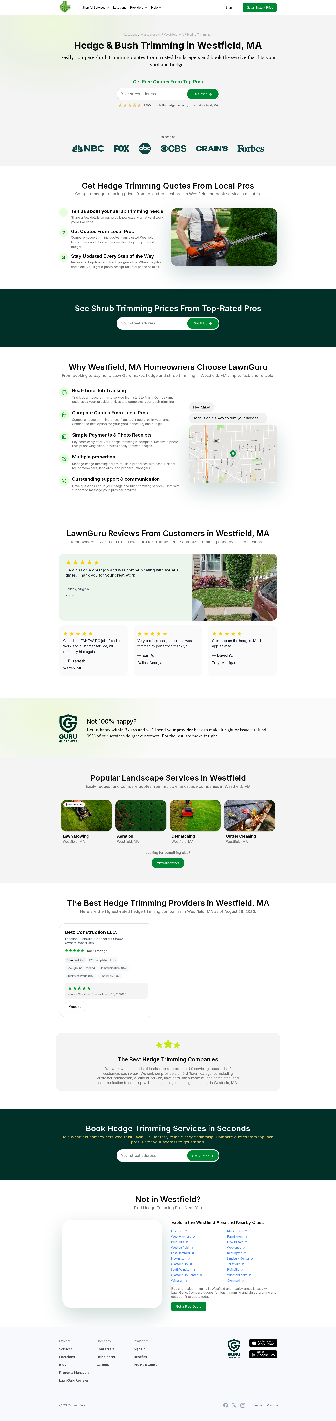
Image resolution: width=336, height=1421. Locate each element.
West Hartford (181, 1236)
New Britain (235, 1242)
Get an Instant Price (260, 7)
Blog (62, 1365)
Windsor (177, 1280)
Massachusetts (150, 34)
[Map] (112, 1264)
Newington (178, 1258)
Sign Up (139, 1349)
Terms (258, 1405)
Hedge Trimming (198, 34)
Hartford (177, 1231)
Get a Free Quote (188, 1306)
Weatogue (234, 1247)
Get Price (200, 94)
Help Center (106, 1357)
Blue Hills (177, 1242)
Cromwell (233, 1280)
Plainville (233, 1269)
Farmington (235, 1236)
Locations (130, 34)
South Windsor (181, 1269)
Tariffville (233, 1264)
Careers (103, 1365)
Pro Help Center (146, 1365)
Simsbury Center (238, 1258)
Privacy (272, 1405)
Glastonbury (179, 1264)
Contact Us (105, 1349)
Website (75, 1007)
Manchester (235, 1231)
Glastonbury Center (184, 1275)
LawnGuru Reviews (73, 1380)
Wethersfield (180, 1247)
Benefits (140, 1357)
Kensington (234, 1253)
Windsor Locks (237, 1275)
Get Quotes (200, 1156)
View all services (168, 863)
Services (65, 1349)
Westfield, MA (174, 34)
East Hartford (180, 1253)
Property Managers (74, 1372)
